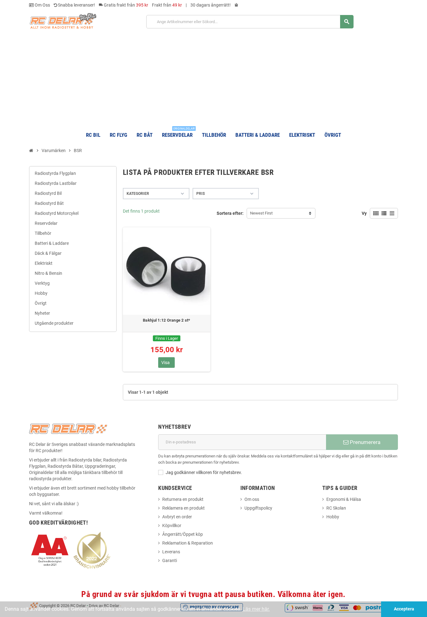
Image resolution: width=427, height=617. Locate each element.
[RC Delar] (62, 20)
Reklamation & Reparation (187, 542)
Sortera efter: (230, 213)
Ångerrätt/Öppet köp (182, 534)
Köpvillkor (171, 525)
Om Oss (42, 4)
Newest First (261, 213)
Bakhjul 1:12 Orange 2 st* (166, 320)
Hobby (332, 516)
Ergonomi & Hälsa (343, 499)
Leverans (171, 551)
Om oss (251, 499)
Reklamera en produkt (183, 508)
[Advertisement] (213, 77)
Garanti (169, 560)
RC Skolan (336, 508)
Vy (364, 213)
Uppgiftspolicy (258, 508)
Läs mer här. (256, 609)
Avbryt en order (177, 516)
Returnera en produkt (182, 499)
